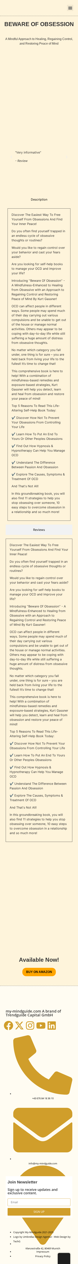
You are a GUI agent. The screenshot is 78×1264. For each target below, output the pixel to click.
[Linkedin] (51, 1025)
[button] (70, 8)
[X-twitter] (19, 1025)
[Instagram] (30, 1025)
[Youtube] (41, 1025)
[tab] (39, 199)
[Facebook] (8, 1025)
